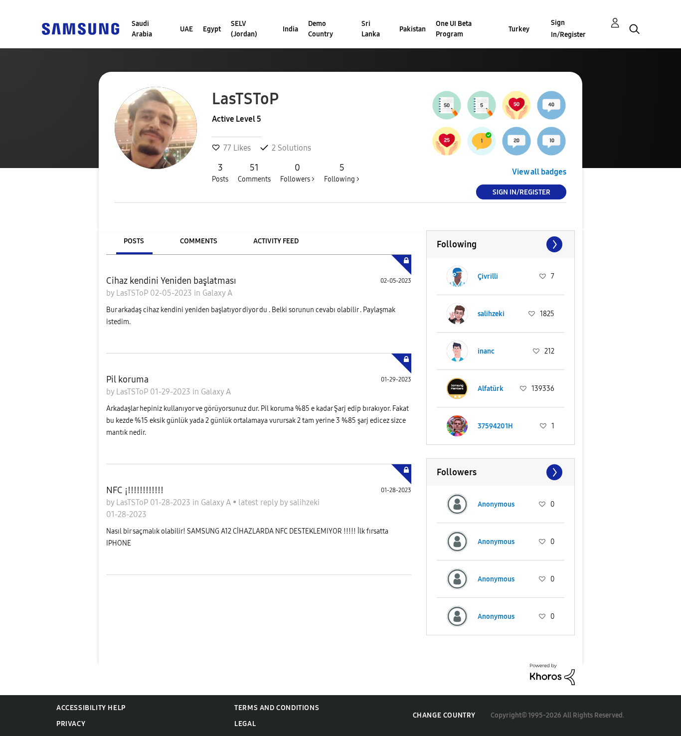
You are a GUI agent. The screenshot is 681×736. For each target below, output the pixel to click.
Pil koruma (127, 379)
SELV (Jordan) (244, 28)
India (290, 29)
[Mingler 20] (516, 141)
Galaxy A (217, 293)
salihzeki (305, 502)
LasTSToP (133, 293)
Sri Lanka (370, 28)
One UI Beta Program (454, 28)
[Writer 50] (447, 105)
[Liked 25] (447, 141)
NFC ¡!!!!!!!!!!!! (135, 490)
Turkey (519, 29)
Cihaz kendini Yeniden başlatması (171, 280)
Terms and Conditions (276, 708)
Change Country (444, 715)
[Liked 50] (516, 105)
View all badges (539, 172)
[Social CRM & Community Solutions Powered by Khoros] (552, 674)
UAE (186, 29)
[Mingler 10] (551, 141)
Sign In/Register (568, 28)
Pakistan (412, 29)
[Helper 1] (482, 141)
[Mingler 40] (551, 105)
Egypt (212, 29)
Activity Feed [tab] (276, 241)
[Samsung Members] (80, 28)
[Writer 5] (482, 105)
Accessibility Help (91, 708)
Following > (341, 173)
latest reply (259, 502)
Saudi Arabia (142, 28)
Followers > (297, 173)
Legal (245, 724)
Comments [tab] (198, 241)
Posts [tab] (134, 241)
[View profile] (457, 276)
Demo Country (320, 28)
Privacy (70, 724)
